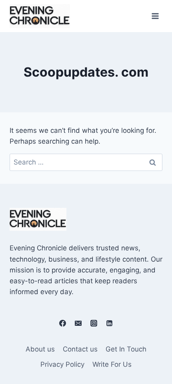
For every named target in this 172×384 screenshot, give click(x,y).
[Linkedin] (109, 323)
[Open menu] (155, 16)
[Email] (78, 323)
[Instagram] (94, 323)
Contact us (80, 349)
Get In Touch (126, 349)
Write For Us (112, 364)
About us (40, 349)
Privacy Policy (62, 364)
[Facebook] (62, 323)
